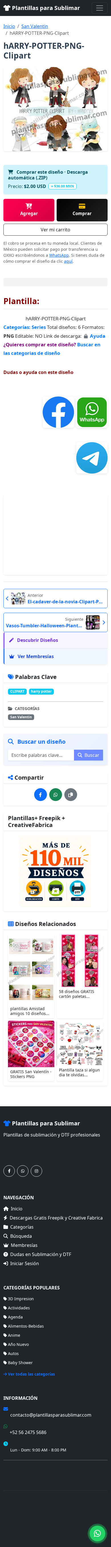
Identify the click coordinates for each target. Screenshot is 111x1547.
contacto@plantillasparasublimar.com (50, 1415)
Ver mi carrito (55, 230)
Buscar (91, 755)
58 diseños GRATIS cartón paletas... (76, 994)
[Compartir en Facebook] (40, 794)
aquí (68, 261)
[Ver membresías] (55, 871)
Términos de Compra (23, 1468)
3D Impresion (21, 1298)
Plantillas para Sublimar (45, 8)
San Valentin (34, 26)
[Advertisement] (55, 534)
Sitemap (79, 1530)
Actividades (19, 1308)
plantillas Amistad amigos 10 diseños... (29, 1011)
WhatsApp (59, 255)
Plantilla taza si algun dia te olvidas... (79, 1072)
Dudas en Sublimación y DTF (40, 1254)
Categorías (22, 1227)
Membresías (24, 1245)
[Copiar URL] (70, 794)
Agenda (15, 1317)
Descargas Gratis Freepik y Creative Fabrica (56, 1218)
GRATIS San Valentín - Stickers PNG (31, 1074)
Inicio (9, 26)
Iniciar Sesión (24, 1263)
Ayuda (97, 336)
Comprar (82, 213)
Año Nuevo (18, 1344)
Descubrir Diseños (37, 640)
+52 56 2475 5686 (28, 1432)
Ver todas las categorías (31, 1374)
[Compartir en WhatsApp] (55, 794)
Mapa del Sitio (17, 1476)
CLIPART (17, 691)
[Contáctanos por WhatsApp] (22, 1171)
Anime (14, 1335)
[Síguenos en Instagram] (36, 1171)
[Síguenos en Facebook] (9, 1171)
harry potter (41, 691)
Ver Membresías (35, 656)
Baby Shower (20, 1362)
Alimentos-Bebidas (26, 1326)
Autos (13, 1353)
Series (39, 327)
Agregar (29, 213)
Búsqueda (21, 1236)
